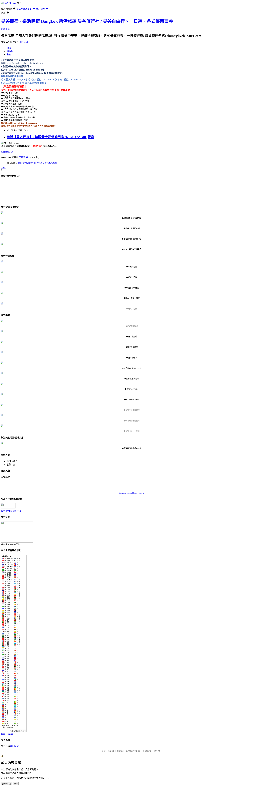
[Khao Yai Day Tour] (2, 272)
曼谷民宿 (14, 746)
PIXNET (111, 751)
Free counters (7, 734)
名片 (9, 54)
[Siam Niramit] (2, 342)
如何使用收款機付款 (11, 511)
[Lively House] (2, 223)
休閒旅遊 (23, 42)
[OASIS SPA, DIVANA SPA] (2, 384)
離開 (16, 784)
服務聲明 (157, 751)
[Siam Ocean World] (2, 363)
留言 (28, 157)
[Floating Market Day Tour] (2, 282)
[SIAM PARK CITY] (2, 426)
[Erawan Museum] (2, 405)
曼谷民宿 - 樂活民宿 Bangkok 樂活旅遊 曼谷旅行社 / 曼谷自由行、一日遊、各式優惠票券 (87, 21)
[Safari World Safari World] (2, 415)
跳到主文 (5, 29)
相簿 (9, 48)
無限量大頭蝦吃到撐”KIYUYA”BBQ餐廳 (37, 163)
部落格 (10, 51)
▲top (3, 167)
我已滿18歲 (6, 784)
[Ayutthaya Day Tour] (2, 304)
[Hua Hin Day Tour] (2, 262)
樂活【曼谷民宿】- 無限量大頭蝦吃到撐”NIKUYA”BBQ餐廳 (50, 137)
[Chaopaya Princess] (2, 373)
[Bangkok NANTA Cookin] (2, 331)
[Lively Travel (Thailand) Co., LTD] (2, 213)
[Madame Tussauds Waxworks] (2, 352)
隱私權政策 (146, 751)
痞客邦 (22, 157)
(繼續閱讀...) (7, 152)
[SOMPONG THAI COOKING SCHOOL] (2, 321)
